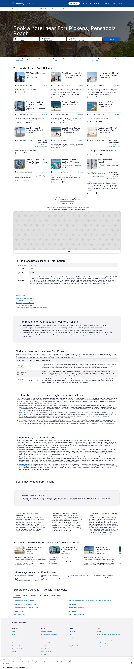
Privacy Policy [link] (72, 631)
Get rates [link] (44, 85)
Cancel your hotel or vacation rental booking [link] (108, 634)
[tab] (17, 596)
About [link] (13, 631)
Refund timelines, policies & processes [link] (106, 640)
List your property (95, 3)
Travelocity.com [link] (16, 9)
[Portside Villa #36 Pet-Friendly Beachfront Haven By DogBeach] (103, 141)
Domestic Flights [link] (45, 640)
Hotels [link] (23, 9)
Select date (21, 40)
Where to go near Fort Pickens (25, 303)
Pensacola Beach (24, 464)
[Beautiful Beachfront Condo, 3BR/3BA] (67, 112)
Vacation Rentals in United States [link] (49, 634)
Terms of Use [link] (72, 637)
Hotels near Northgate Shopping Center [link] (26, 607)
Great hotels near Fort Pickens (25, 298)
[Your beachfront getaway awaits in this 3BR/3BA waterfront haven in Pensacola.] (30, 141)
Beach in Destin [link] (72, 611)
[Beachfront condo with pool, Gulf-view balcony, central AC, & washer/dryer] (67, 85)
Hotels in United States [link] (46, 631)
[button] (67, 589)
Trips (113, 3)
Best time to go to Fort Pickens (25, 305)
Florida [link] (43, 9)
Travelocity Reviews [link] (46, 646)
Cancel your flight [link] (101, 637)
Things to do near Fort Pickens (25, 300)
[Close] (131, 663)
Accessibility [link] (72, 643)
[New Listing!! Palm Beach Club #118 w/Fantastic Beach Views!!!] (103, 112)
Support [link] (99, 631)
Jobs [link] (13, 634)
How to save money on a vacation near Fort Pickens (31, 307)
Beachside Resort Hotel (20, 366)
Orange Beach (23, 457)
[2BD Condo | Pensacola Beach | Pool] (30, 85)
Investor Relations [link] (16, 646)
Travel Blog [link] (43, 654)
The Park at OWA (24, 420)
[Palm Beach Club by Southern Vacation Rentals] (30, 112)
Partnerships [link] (15, 640)
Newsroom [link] (15, 643)
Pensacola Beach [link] (50, 9)
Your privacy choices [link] (74, 646)
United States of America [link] (33, 9)
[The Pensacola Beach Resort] (103, 176)
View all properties (67, 203)
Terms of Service (20, 667)
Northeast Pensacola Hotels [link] (76, 607)
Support (106, 3)
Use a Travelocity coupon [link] (103, 643)
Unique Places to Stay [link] (46, 651)
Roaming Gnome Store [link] (18, 648)
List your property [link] (16, 637)
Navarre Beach (23, 405)
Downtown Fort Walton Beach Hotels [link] (25, 604)
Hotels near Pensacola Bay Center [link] (24, 600)
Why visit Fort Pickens (22, 296)
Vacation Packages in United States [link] (50, 637)
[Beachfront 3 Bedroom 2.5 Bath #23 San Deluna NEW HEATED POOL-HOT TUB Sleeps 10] (67, 141)
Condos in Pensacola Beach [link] (76, 614)
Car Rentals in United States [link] (48, 643)
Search (111, 39)
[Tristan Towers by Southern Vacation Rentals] (67, 176)
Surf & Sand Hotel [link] (19, 614)
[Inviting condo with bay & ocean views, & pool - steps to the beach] (103, 85)
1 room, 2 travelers (77, 40)
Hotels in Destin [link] (72, 604)
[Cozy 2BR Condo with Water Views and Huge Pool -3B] (30, 176)
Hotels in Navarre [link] (19, 611)
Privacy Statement (8, 667)
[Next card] (118, 555)
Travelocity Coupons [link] (46, 648)
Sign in (120, 3)
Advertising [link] (15, 651)
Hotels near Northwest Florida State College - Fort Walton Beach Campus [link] (89, 600)
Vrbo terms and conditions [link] (75, 640)
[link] (27, 576)
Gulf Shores (23, 449)
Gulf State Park (23, 412)
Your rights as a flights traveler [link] (104, 646)
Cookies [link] (71, 634)
